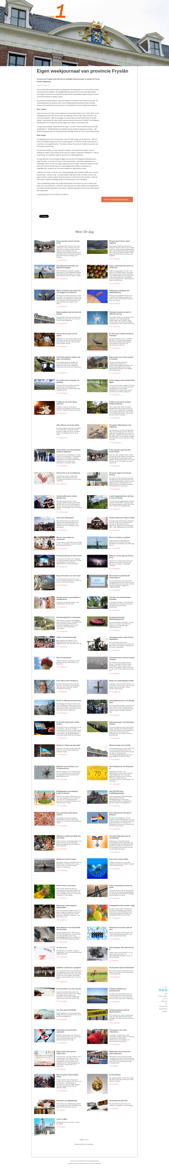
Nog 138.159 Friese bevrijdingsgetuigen (116, 792)
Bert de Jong (117, 442)
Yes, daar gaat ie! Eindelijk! (66, 1010)
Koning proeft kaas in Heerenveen (69, 556)
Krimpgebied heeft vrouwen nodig (121, 905)
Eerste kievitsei (114, 1075)
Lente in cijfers (61, 1119)
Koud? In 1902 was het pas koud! (68, 700)
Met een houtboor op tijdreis (119, 537)
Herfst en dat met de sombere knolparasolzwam (120, 403)
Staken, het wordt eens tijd (66, 637)
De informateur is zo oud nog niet (68, 989)
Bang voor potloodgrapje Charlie (121, 681)
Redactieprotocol (163, 1008)
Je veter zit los (61, 947)
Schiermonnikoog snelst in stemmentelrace (119, 1011)
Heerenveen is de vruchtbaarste (68, 473)
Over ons (165, 998)
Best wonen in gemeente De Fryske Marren (119, 576)
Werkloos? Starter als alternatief (68, 745)
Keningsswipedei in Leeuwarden (68, 617)
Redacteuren (164, 1001)
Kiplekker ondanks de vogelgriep (68, 967)
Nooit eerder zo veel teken (66, 885)
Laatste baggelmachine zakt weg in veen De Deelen (121, 497)
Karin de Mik (63, 941)
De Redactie (63, 260)
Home (165, 993)
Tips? (166, 987)
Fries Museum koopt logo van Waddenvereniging (67, 266)
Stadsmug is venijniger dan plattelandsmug (119, 291)
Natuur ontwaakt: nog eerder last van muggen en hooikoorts (68, 291)
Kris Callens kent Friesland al (67, 681)
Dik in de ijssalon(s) (63, 657)
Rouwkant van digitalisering (66, 1100)
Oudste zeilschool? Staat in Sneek (122, 518)
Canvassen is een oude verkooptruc (118, 1031)
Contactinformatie (163, 1006)
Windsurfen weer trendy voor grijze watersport (120, 1052)
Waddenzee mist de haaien (66, 859)
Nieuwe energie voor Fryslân (119, 745)
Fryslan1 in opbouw (162, 996)
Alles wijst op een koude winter (67, 425)
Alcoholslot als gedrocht (118, 1100)
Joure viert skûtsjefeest (65, 518)
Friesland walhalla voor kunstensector (117, 989)
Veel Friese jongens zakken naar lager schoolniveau (68, 358)
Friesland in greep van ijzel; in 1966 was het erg (120, 313)
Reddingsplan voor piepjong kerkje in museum (67, 792)
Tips (166, 1003)
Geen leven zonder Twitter (118, 859)
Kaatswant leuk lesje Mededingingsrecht (116, 618)
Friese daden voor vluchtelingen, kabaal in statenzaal (68, 451)
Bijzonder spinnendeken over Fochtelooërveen (67, 767)
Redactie (115, 960)
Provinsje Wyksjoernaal (119, 199)
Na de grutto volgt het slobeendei (121, 967)
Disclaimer (164, 1011)
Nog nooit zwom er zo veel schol (68, 576)
